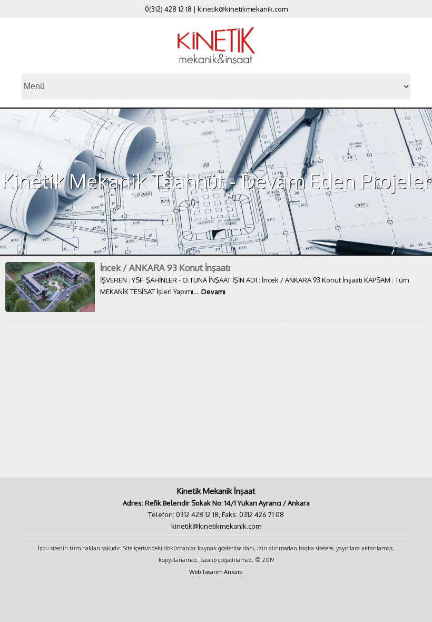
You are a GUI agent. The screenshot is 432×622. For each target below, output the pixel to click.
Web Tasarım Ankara (216, 572)
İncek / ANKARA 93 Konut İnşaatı (165, 267)
